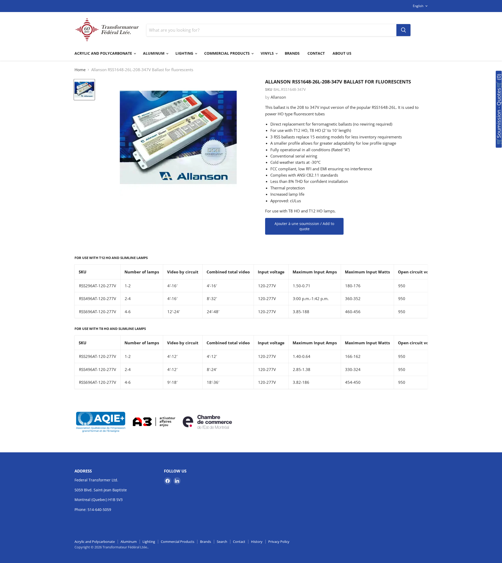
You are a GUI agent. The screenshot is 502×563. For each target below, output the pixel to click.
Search (222, 541)
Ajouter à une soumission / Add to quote (304, 226)
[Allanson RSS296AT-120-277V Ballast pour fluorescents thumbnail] (84, 89)
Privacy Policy (278, 541)
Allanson (278, 97)
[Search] (403, 30)
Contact (316, 53)
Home (80, 69)
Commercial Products (227, 53)
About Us (342, 53)
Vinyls (268, 53)
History (257, 541)
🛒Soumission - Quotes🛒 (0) (498, 109)
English (418, 6)
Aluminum (154, 53)
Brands (292, 53)
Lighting (184, 53)
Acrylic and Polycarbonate (104, 53)
